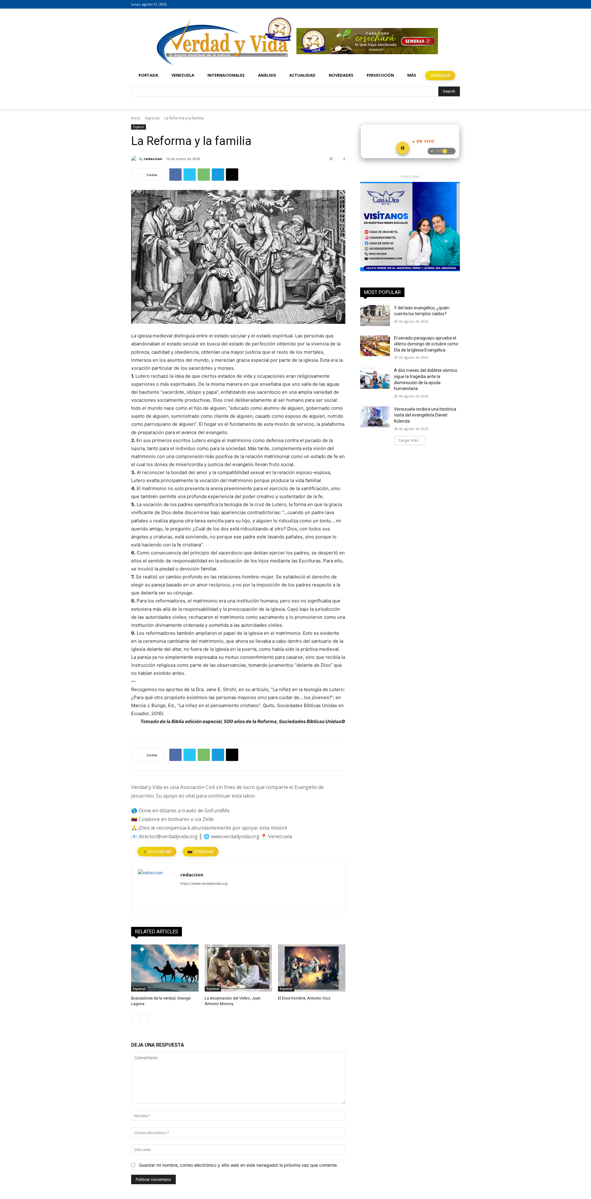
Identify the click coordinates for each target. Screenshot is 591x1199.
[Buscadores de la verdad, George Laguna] (165, 968)
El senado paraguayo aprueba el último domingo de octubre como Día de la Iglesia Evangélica (426, 344)
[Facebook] (439, 4)
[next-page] (145, 1019)
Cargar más (408, 440)
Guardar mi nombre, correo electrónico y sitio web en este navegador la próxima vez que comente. (238, 1165)
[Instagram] (447, 4)
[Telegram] (218, 174)
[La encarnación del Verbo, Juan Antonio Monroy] (238, 968)
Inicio (135, 118)
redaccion (153, 158)
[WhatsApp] (204, 174)
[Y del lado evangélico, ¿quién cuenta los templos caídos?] (375, 315)
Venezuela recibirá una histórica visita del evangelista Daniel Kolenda (425, 415)
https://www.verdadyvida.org (203, 883)
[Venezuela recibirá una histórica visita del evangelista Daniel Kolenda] (375, 416)
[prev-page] (135, 1019)
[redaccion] (135, 159)
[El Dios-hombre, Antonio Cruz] (311, 968)
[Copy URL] (232, 174)
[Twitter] (456, 4)
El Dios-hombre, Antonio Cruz (304, 998)
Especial (152, 118)
